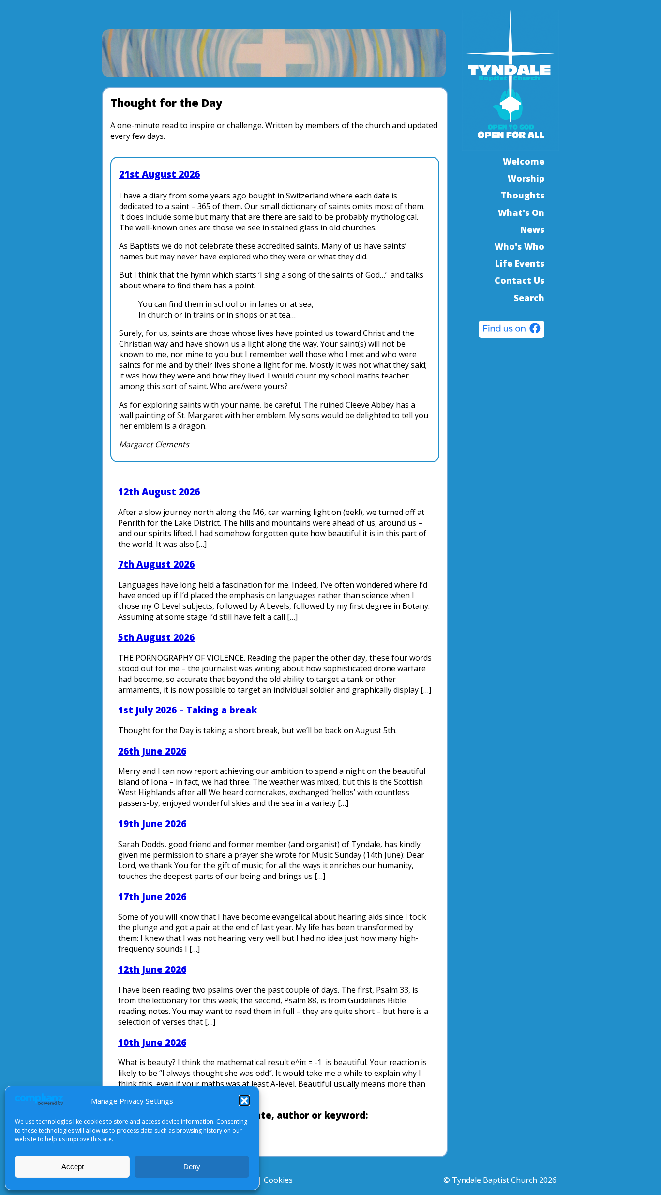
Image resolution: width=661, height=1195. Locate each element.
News (532, 229)
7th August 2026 (156, 564)
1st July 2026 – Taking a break (187, 710)
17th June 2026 (152, 897)
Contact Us (519, 280)
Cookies (278, 1180)
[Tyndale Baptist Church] (511, 330)
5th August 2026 (156, 637)
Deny (191, 1167)
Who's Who (519, 246)
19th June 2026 (152, 823)
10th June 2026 (152, 1042)
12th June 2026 (152, 969)
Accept (72, 1167)
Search (529, 297)
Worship (526, 178)
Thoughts (522, 195)
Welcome (523, 161)
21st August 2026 (159, 174)
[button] (244, 1100)
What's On (521, 212)
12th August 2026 (159, 491)
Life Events (519, 263)
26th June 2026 (152, 751)
